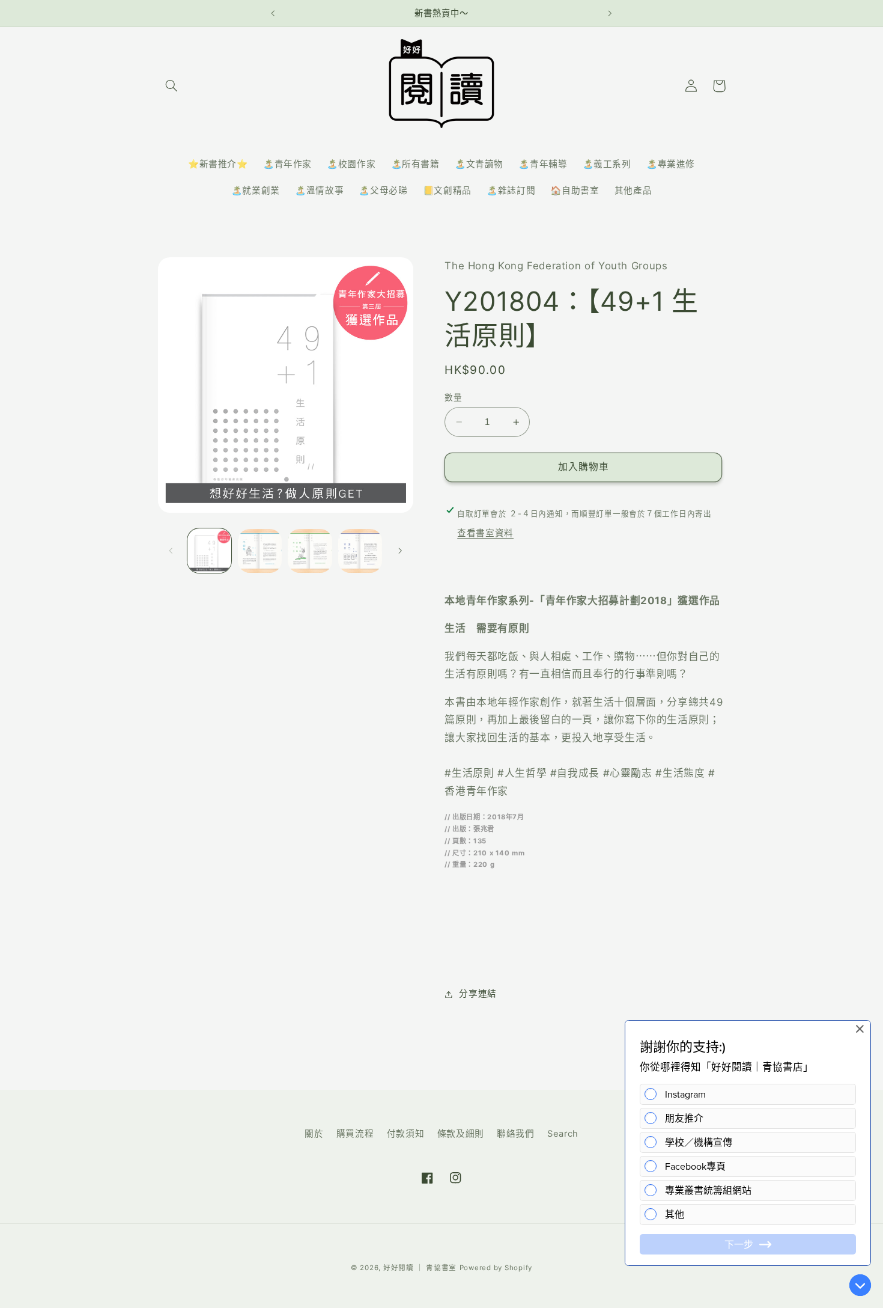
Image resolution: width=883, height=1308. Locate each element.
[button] (172, 86)
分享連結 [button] (478, 993)
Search (562, 1133)
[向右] (400, 550)
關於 (314, 1133)
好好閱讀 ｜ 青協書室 (420, 1268)
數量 (453, 397)
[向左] (171, 550)
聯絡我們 (516, 1133)
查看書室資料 (485, 533)
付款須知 (406, 1133)
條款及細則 (460, 1133)
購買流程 (355, 1133)
